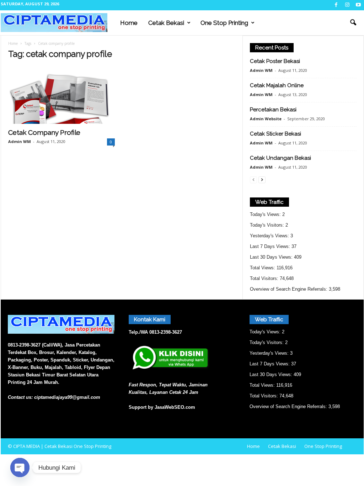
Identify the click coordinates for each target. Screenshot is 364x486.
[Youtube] (358, 5)
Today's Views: (266, 214)
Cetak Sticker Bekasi (275, 134)
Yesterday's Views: (270, 235)
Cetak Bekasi (166, 22)
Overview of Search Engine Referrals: (289, 289)
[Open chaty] (20, 467)
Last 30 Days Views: (272, 257)
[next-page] (262, 179)
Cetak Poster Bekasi (275, 61)
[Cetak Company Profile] (61, 95)
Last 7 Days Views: (270, 246)
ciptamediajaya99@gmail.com (67, 397)
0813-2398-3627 (165, 332)
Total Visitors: (265, 278)
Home (129, 22)
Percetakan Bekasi (273, 109)
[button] (353, 23)
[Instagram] (347, 5)
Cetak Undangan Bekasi (280, 158)
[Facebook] (336, 5)
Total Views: (263, 267)
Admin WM (19, 141)
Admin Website (266, 118)
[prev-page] (253, 179)
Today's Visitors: (267, 225)
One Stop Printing (224, 22)
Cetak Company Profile (44, 132)
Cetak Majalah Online (277, 85)
